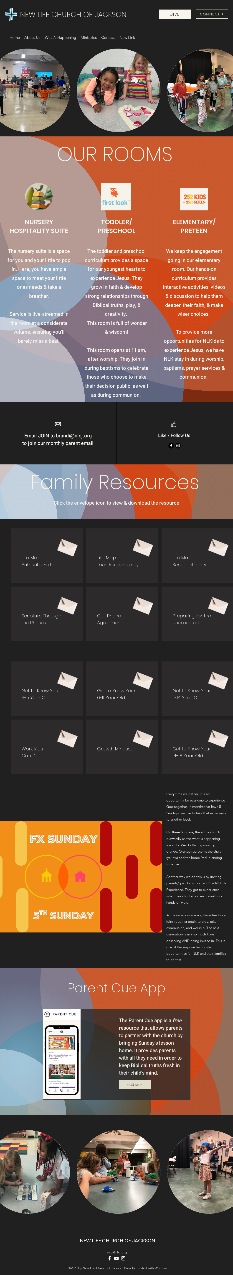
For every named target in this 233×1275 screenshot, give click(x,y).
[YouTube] (116, 1258)
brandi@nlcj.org (74, 435)
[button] (32, 37)
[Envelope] (68, 545)
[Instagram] (178, 446)
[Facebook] (171, 446)
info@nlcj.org (117, 1252)
